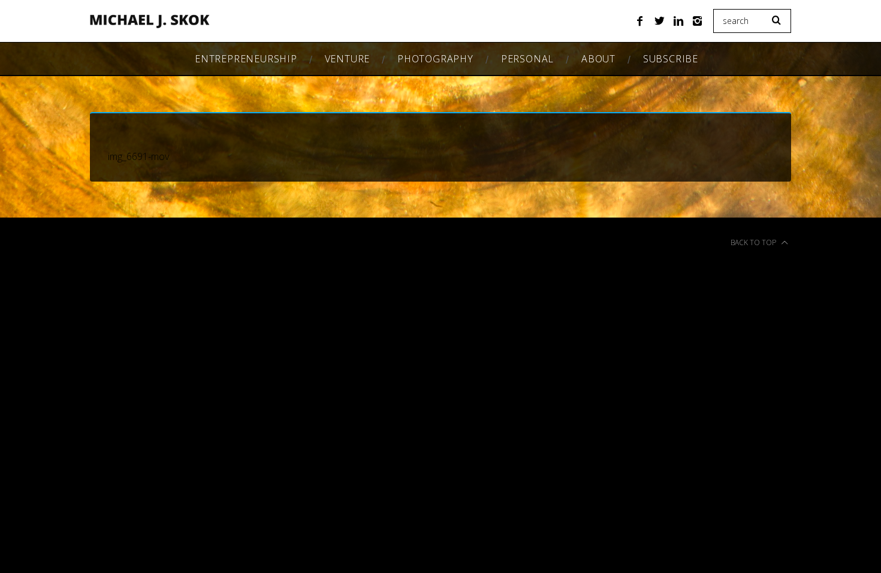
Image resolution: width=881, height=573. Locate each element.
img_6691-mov (138, 156)
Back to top (754, 242)
